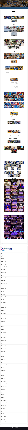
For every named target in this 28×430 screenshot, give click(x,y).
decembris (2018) (4, 386)
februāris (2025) (4, 280)
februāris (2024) (4, 297)
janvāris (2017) (3, 421)
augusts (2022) (3, 324)
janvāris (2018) (3, 403)
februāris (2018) (4, 402)
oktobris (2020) (3, 351)
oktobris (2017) (3, 408)
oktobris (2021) (3, 337)
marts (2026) (3, 261)
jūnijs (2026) (3, 256)
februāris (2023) (4, 315)
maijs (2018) (3, 397)
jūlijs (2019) (3, 375)
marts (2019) (3, 381)
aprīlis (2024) (3, 294)
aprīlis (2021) (3, 345)
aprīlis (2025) (3, 277)
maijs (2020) (3, 359)
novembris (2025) (4, 267)
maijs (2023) (3, 310)
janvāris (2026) (3, 264)
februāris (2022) (4, 334)
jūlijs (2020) (3, 356)
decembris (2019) (4, 367)
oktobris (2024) (3, 286)
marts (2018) (3, 400)
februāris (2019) (4, 383)
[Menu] (0, 8)
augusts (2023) (3, 307)
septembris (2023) (4, 305)
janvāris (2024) (3, 299)
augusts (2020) (3, 354)
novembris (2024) (4, 285)
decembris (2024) (4, 283)
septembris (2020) (4, 353)
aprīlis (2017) (3, 416)
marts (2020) (3, 362)
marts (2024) (3, 296)
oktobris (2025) (3, 269)
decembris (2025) (4, 266)
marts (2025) (3, 278)
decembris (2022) (4, 318)
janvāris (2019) (3, 384)
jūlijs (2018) (3, 394)
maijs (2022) (3, 329)
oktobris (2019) (3, 370)
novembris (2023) (4, 302)
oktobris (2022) (3, 321)
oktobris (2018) (3, 389)
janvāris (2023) (3, 316)
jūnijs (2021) (3, 343)
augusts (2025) (3, 272)
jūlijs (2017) (3, 411)
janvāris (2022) (3, 335)
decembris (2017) (4, 405)
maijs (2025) (3, 275)
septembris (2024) (4, 288)
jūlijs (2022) (3, 326)
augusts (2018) (3, 392)
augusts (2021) (3, 340)
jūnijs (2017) (3, 413)
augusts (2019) (3, 373)
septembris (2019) (4, 372)
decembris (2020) (4, 348)
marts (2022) (3, 332)
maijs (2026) (3, 258)
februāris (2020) (4, 364)
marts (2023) (3, 313)
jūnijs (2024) (3, 291)
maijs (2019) (3, 378)
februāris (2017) (4, 419)
